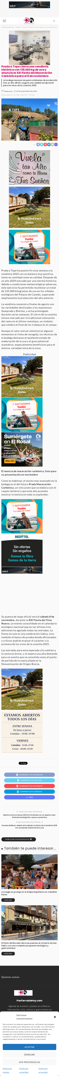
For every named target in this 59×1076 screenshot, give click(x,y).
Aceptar (30, 1047)
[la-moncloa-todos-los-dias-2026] (22, 731)
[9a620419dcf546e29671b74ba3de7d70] (29, 206)
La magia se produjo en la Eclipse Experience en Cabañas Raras (29, 893)
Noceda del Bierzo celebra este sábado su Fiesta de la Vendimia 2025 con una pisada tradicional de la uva (29, 826)
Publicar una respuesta (17, 839)
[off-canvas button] (4, 21)
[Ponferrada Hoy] (23, 992)
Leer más (8, 900)
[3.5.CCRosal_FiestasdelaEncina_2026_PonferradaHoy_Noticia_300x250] (29, 246)
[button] (55, 1017)
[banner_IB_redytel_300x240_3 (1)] (22, 549)
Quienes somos (10, 976)
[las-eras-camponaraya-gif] (29, 167)
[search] (54, 20)
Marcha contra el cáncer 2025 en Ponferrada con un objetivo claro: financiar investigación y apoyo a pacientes (29, 816)
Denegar (29, 1054)
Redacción (9, 91)
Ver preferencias (29, 1062)
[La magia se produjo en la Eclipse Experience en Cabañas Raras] (29, 871)
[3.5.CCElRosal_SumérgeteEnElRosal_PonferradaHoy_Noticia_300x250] (22, 449)
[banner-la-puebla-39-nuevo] (29, 47)
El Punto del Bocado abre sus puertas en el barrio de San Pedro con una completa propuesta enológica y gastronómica (29, 946)
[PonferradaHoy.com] (29, 20)
